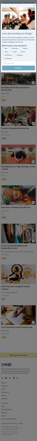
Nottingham (20, 55)
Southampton (8, 58)
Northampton (8, 55)
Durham (23, 52)
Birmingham (15, 48)
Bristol (6, 52)
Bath (6, 48)
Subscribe (18, 68)
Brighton (25, 48)
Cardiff (14, 52)
